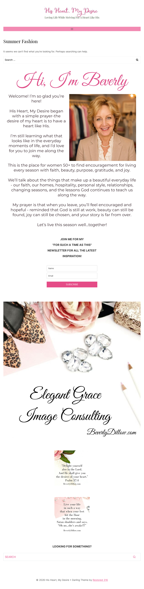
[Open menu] (72, 29)
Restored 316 (100, 580)
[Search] (134, 556)
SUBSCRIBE (72, 284)
